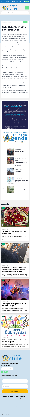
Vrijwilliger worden (19, 406)
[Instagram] (26, 1)
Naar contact (7, 368)
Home (2, 398)
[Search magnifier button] (27, 13)
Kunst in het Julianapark (21, 189)
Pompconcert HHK (19, 151)
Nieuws (3, 402)
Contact (3, 406)
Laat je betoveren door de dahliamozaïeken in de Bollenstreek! (21, 164)
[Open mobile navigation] (27, 7)
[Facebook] (24, 1)
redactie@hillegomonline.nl (9, 363)
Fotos (2, 404)
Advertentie (18, 400)
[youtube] (28, 1)
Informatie (17, 402)
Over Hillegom (18, 398)
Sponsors (17, 404)
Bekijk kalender (5, 196)
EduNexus (8, 414)
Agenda (3, 400)
